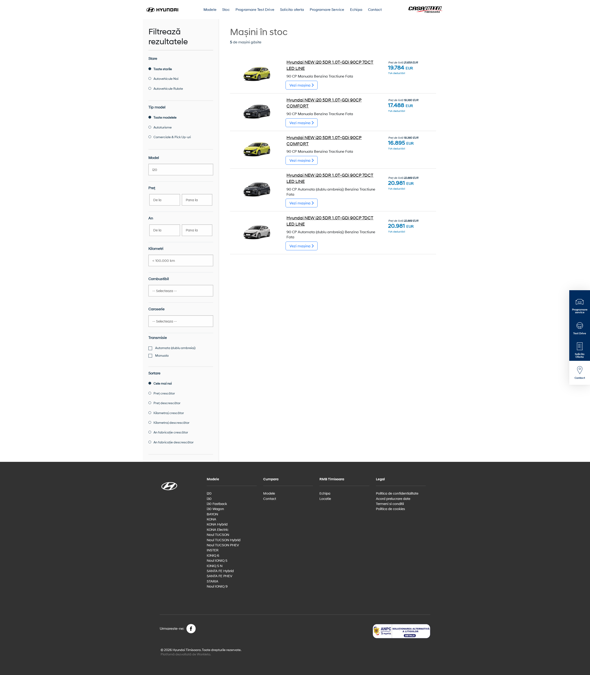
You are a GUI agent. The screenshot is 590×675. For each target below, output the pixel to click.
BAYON (212, 514)
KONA (211, 519)
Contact (375, 9)
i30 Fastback (217, 504)
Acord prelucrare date (393, 498)
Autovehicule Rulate (168, 88)
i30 (209, 498)
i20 (209, 493)
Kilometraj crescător (168, 413)
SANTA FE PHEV (219, 576)
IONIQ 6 (213, 555)
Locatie (325, 498)
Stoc (226, 9)
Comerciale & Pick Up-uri (172, 137)
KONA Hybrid (217, 524)
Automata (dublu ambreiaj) (174, 348)
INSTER (212, 550)
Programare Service (327, 9)
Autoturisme (162, 127)
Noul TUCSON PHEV (223, 545)
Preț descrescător (166, 403)
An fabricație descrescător (173, 442)
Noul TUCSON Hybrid (223, 540)
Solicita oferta (292, 9)
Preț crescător (164, 393)
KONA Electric (217, 529)
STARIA (212, 581)
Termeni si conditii (390, 504)
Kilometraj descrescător (171, 422)
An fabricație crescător (170, 432)
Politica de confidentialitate (397, 493)
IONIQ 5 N (214, 566)
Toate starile (162, 69)
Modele (210, 9)
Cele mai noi (162, 383)
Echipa (356, 9)
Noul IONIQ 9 (217, 586)
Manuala (161, 355)
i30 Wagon (215, 509)
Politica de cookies (390, 509)
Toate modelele (165, 117)
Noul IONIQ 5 (217, 560)
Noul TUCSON (218, 534)
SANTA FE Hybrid (220, 571)
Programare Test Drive (255, 9)
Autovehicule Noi (165, 79)
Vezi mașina (300, 85)
